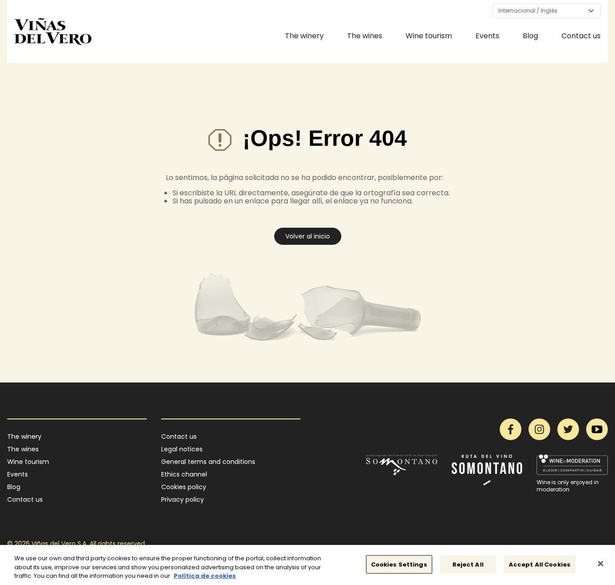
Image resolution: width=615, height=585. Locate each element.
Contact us (581, 36)
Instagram (539, 429)
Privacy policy (182, 499)
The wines (364, 36)
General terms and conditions (208, 461)
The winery (304, 36)
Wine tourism (429, 36)
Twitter (568, 429)
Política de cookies (205, 576)
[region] (307, 565)
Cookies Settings (399, 564)
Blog (530, 36)
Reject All (468, 564)
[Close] (600, 563)
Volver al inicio (307, 236)
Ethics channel (184, 474)
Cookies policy (183, 486)
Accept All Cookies (539, 564)
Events (487, 36)
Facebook (510, 429)
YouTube (597, 429)
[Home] (52, 31)
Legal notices (182, 449)
